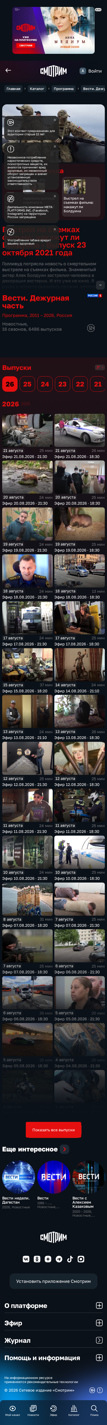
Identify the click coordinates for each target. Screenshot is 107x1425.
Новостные (14, 324)
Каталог (37, 88)
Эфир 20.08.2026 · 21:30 (25, 503)
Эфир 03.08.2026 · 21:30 (77, 1112)
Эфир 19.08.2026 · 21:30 (24, 550)
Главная (13, 88)
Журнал (17, 1340)
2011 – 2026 (42, 315)
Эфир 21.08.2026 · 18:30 (77, 456)
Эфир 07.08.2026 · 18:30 (25, 972)
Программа (64, 88)
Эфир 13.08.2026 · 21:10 (24, 737)
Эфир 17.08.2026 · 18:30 (76, 644)
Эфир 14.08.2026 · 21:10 (76, 690)
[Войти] (83, 71)
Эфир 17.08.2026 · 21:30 (24, 644)
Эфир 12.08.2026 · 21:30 (24, 784)
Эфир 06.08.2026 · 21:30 (77, 972)
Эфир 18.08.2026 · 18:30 (77, 597)
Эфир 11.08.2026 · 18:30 (76, 831)
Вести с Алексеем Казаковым (83, 1202)
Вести (43, 1198)
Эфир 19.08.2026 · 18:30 (77, 550)
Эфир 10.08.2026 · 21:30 (24, 878)
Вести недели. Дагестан (16, 1200)
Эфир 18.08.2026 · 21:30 (24, 597)
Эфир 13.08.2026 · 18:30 (77, 737)
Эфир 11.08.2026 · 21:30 (24, 831)
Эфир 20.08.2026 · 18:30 (77, 503)
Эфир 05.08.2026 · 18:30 (25, 1065)
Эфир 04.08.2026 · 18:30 (25, 1112)
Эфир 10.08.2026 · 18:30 (77, 878)
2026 (25, 403)
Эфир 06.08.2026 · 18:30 (25, 1018)
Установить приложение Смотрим (53, 1281)
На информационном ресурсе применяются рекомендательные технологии (41, 1380)
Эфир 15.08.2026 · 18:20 (24, 690)
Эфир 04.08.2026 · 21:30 (77, 1065)
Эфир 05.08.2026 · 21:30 (77, 1018)
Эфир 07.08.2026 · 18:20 (25, 925)
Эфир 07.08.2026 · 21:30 (77, 925)
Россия (64, 315)
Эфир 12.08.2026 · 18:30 (77, 784)
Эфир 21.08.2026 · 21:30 (24, 456)
